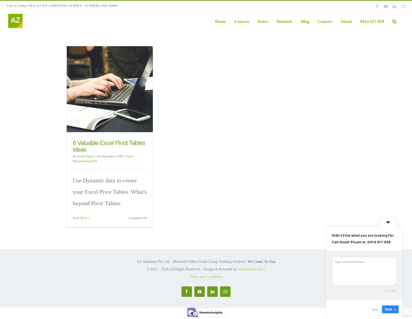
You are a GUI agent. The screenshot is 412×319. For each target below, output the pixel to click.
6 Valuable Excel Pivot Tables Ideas (109, 146)
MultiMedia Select (252, 269)
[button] (394, 21)
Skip (375, 309)
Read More (80, 218)
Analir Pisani (85, 156)
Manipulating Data (85, 161)
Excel (129, 156)
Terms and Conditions (206, 277)
